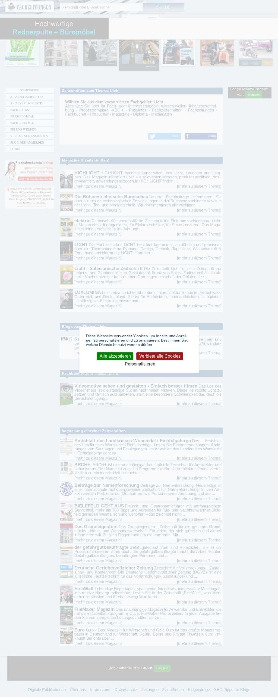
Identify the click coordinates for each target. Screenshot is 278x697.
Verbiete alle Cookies (160, 356)
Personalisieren (140, 364)
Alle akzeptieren (115, 356)
